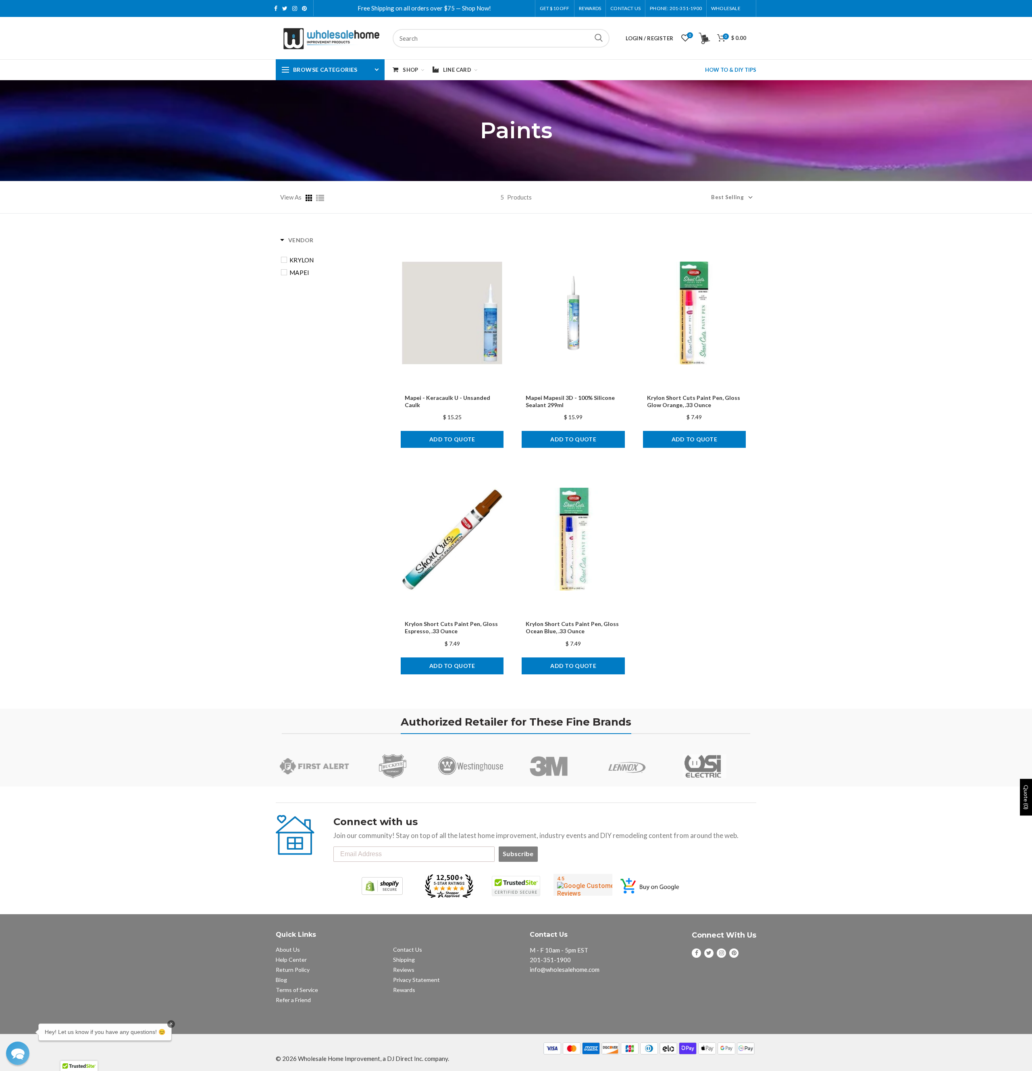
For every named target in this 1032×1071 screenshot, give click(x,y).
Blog (281, 979)
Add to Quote (452, 439)
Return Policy (293, 969)
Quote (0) (1026, 797)
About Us (288, 949)
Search (599, 38)
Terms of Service (297, 989)
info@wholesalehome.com (564, 969)
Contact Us (625, 8)
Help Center (291, 959)
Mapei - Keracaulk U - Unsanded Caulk (447, 401)
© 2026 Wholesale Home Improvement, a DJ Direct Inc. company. (362, 1058)
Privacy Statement (416, 979)
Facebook (276, 8)
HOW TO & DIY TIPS (730, 70)
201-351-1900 (550, 959)
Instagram (295, 8)
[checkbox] (335, 260)
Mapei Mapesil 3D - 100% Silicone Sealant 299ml (570, 401)
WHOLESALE (726, 8)
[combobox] (501, 38)
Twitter (285, 8)
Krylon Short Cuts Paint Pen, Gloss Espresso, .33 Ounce (451, 627)
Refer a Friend (293, 999)
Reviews (403, 969)
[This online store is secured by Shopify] (382, 886)
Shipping (404, 959)
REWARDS (590, 8)
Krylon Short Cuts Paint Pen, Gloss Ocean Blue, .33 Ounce (572, 627)
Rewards (404, 989)
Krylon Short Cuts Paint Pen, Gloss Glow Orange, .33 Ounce (693, 401)
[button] (17, 1053)
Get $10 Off (555, 8)
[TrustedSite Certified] (516, 886)
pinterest (304, 8)
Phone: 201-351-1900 (676, 8)
